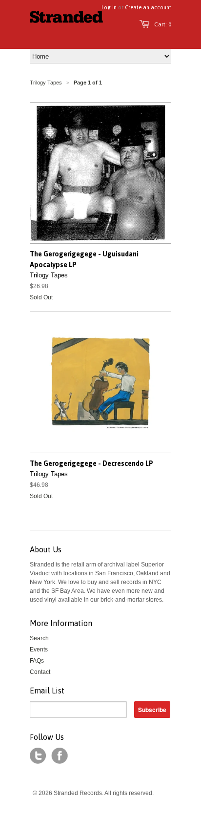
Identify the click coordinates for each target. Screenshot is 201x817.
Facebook (59, 756)
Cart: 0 (162, 24)
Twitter (38, 756)
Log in (109, 7)
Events (39, 649)
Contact (40, 672)
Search (39, 638)
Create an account (148, 7)
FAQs (37, 660)
